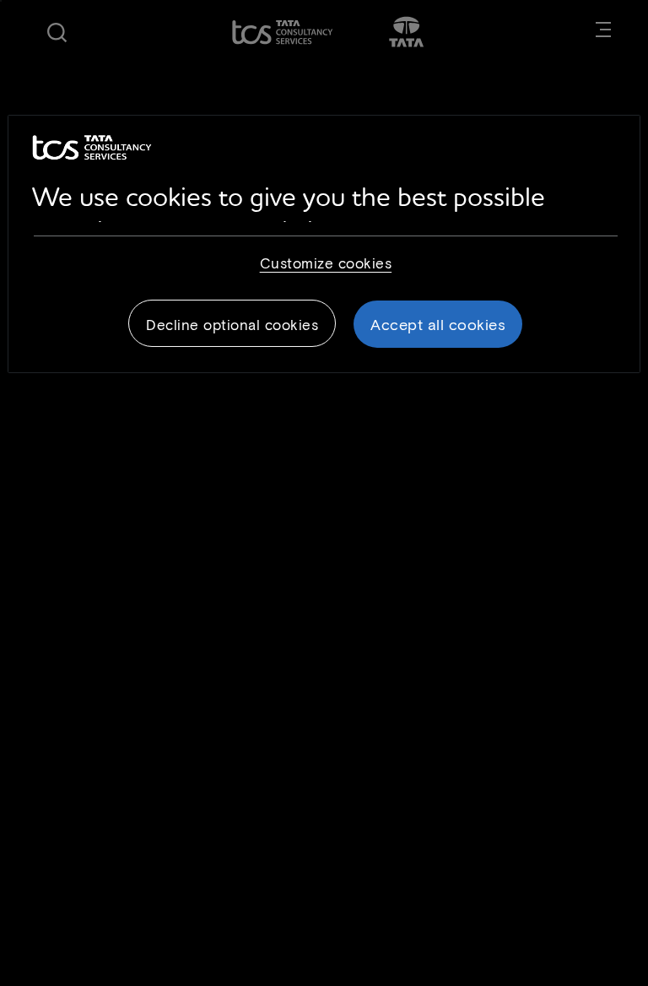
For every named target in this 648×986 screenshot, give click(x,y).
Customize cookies (326, 262)
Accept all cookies (437, 324)
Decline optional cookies (232, 324)
